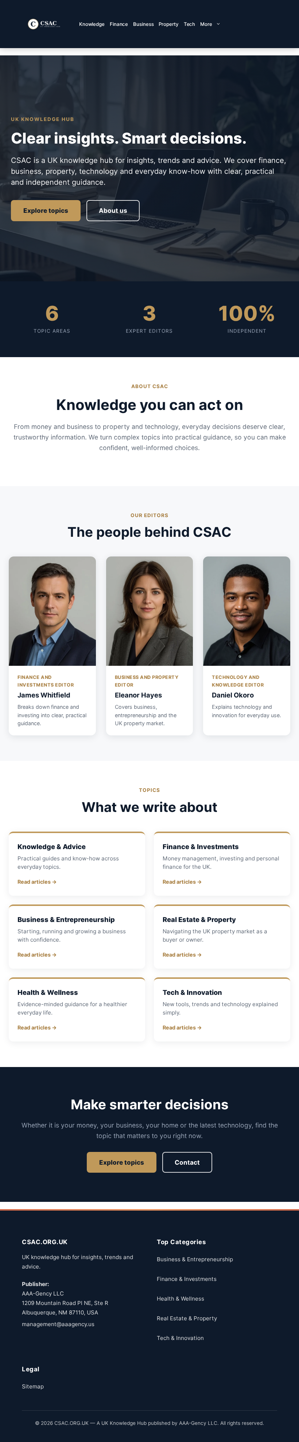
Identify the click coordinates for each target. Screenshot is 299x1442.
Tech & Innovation (180, 1337)
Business (143, 24)
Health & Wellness (180, 1298)
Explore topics (45, 210)
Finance (119, 24)
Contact (187, 1162)
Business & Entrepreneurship (195, 1259)
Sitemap (33, 1386)
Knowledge (92, 24)
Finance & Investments (187, 1278)
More (206, 24)
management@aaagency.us (58, 1324)
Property (168, 24)
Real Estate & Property (187, 1318)
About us (113, 210)
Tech (189, 24)
